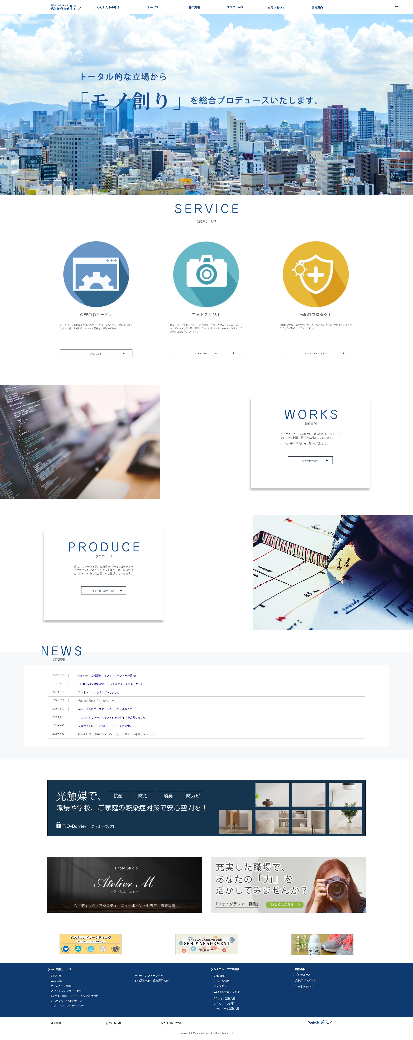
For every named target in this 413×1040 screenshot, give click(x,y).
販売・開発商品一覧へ (103, 590)
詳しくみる (96, 353)
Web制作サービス (61, 969)
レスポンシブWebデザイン (66, 1000)
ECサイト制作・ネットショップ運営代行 (74, 995)
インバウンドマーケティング (67, 1005)
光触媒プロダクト (305, 980)
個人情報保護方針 (171, 1023)
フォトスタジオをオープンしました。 (100, 692)
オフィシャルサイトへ (206, 353)
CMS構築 (219, 975)
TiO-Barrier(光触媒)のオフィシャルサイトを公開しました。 (112, 684)
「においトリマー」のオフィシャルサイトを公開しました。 (113, 717)
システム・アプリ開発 (227, 969)
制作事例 (300, 969)
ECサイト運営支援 (225, 998)
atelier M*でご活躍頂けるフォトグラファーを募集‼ (107, 675)
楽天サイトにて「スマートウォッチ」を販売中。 (106, 709)
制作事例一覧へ (310, 460)
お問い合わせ (113, 1023)
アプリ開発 (220, 985)
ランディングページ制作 (149, 975)
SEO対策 (56, 975)
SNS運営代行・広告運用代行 (152, 980)
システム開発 (221, 980)
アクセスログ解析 (224, 1003)
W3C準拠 (56, 980)
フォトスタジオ (304, 986)
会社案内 (56, 1023)
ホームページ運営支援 (227, 1008)
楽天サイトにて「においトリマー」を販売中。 (105, 725)
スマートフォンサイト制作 (66, 990)
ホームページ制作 (61, 985)
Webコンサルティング (227, 992)
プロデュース (303, 974)
